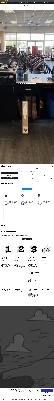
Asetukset (44, 399)
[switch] (25, 399)
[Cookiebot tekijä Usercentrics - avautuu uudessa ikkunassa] (5, 399)
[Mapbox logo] (38, 181)
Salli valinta (47, 392)
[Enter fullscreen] (51, 170)
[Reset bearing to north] (51, 181)
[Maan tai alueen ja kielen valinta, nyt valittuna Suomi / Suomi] (50, 0)
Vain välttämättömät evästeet (47, 395)
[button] (44, 175)
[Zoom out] (51, 179)
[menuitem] (10, 3)
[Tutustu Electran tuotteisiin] (6, 0)
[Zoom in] (51, 178)
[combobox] (49, 2)
